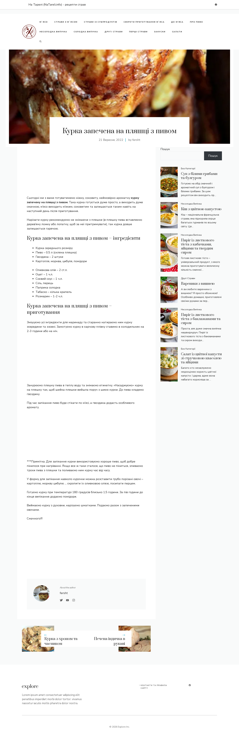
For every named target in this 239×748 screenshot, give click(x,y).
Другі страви (114, 31)
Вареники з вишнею (198, 283)
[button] (40, 41)
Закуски (160, 31)
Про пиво (196, 22)
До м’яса (177, 22)
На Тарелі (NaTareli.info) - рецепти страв (57, 4)
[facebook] (216, 5)
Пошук (165, 149)
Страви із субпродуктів (100, 22)
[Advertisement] (86, 173)
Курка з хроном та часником (61, 641)
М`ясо (44, 22)
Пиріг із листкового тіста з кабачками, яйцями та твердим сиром (197, 246)
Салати (177, 31)
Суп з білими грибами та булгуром (199, 176)
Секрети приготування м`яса (144, 22)
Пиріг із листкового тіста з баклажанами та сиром (200, 319)
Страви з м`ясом (65, 22)
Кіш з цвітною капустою (201, 209)
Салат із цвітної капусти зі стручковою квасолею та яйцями (201, 358)
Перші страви (138, 31)
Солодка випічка (86, 31)
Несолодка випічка (53, 31)
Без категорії (188, 168)
